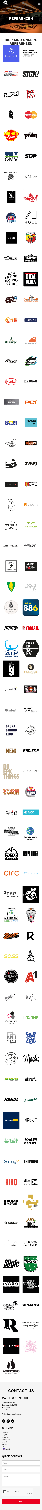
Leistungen (5, 1437)
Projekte (5, 1435)
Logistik (4, 1442)
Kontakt (4, 1444)
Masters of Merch (5, 4)
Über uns (5, 1432)
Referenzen (6, 1439)
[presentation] (17, 1492)
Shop (3, 1447)
